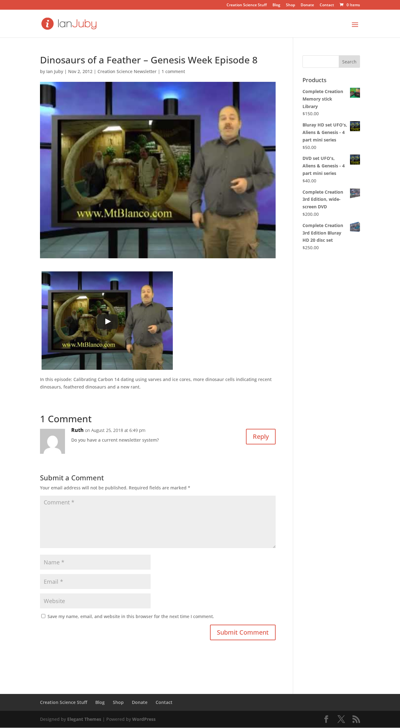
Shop (290, 5)
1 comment (173, 71)
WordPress (144, 719)
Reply (261, 436)
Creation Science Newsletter (127, 71)
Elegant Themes (84, 719)
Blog (276, 5)
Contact (327, 5)
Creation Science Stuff (247, 5)
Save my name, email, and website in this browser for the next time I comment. (131, 616)
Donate (307, 5)
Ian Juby (54, 71)
